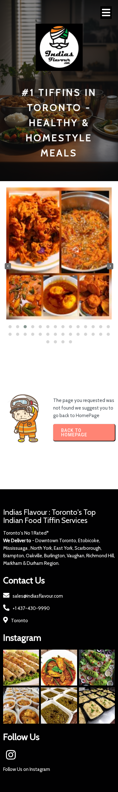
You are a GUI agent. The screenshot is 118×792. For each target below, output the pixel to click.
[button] (10, 327)
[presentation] (8, 266)
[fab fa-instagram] (11, 754)
